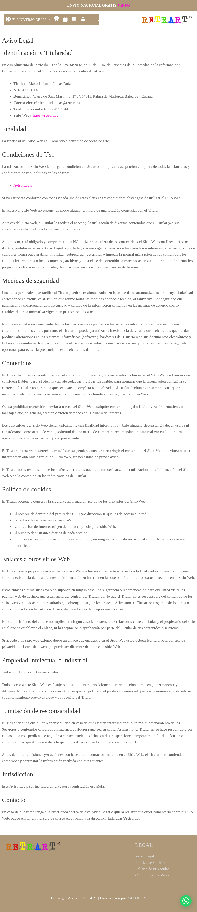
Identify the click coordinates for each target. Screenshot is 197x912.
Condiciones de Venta (152, 875)
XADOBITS (136, 898)
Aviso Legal (22, 185)
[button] (97, 19)
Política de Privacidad (152, 869)
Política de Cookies (150, 862)
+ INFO (123, 5)
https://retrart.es (45, 115)
